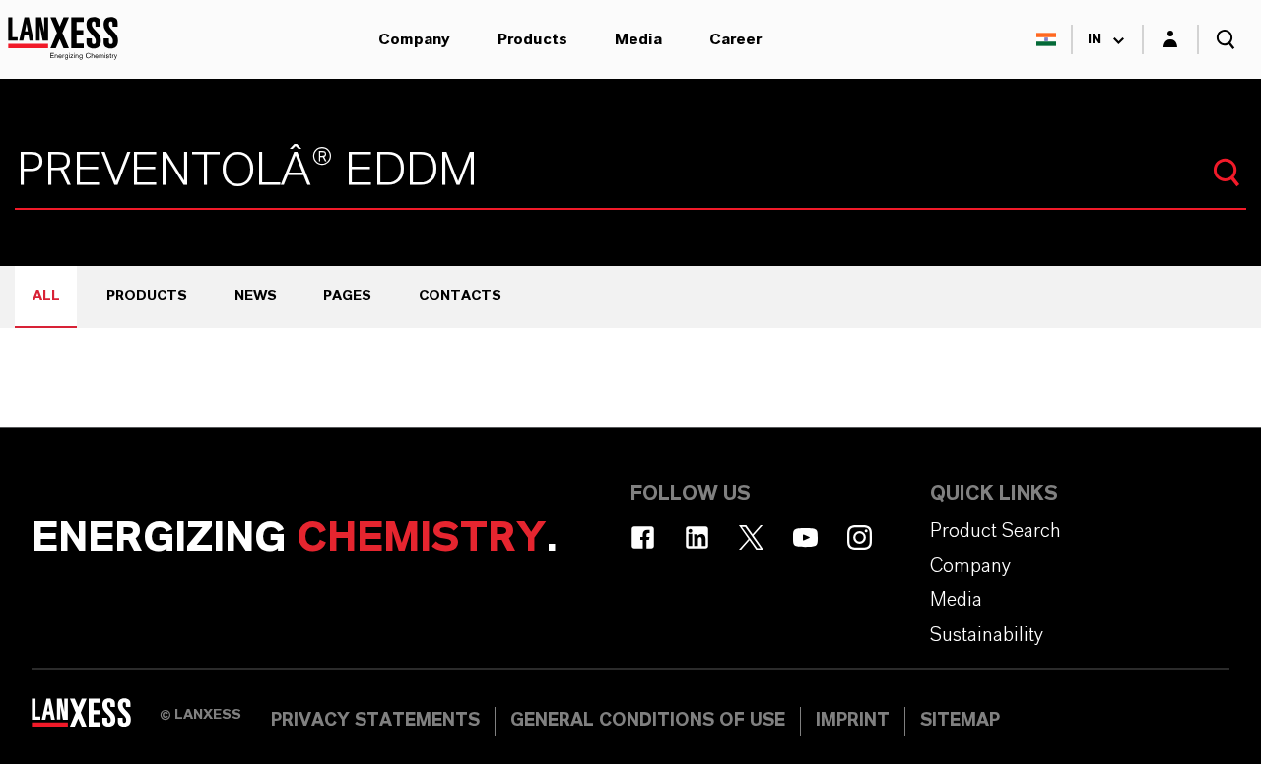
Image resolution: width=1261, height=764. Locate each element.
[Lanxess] (96, 719)
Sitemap (960, 720)
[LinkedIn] (697, 537)
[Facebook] (642, 537)
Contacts (460, 296)
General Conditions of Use (647, 720)
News (255, 296)
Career (735, 39)
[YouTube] (805, 537)
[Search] (1226, 172)
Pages (347, 296)
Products (532, 39)
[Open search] (1225, 39)
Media (638, 39)
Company (414, 39)
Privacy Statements (375, 720)
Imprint (853, 720)
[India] (1046, 39)
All (46, 296)
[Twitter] (751, 537)
